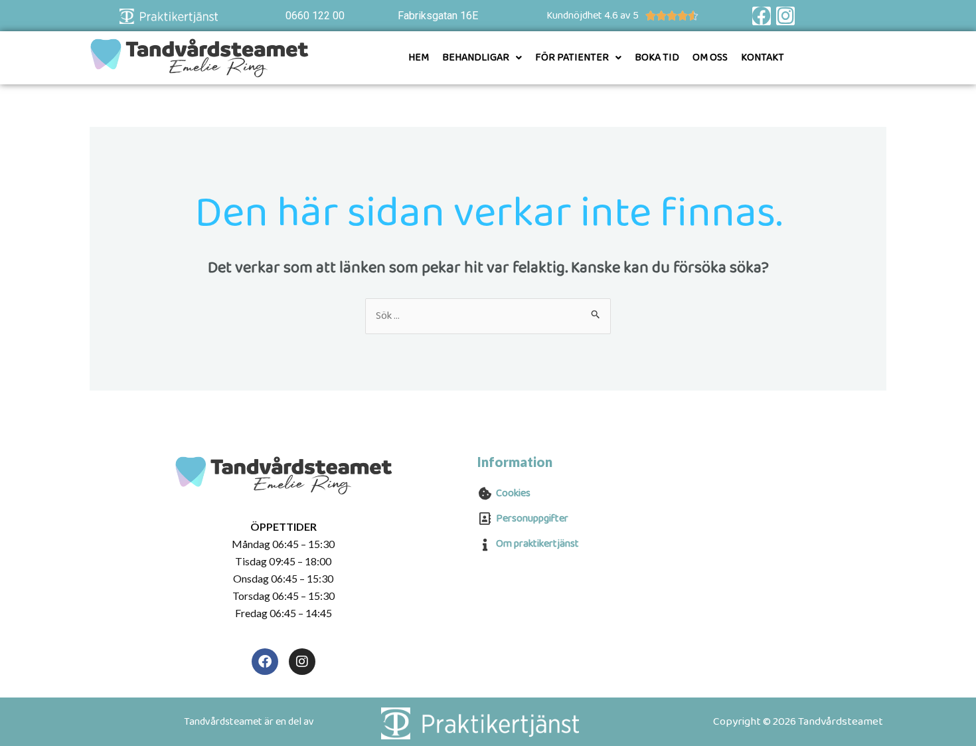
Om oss (710, 57)
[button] (482, 58)
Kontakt (762, 57)
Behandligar (475, 57)
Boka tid (657, 57)
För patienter (572, 57)
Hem (418, 57)
